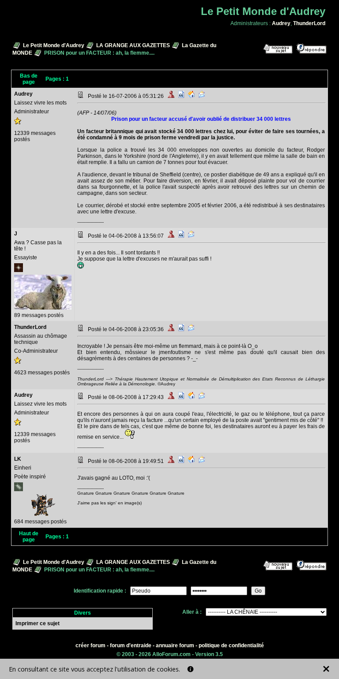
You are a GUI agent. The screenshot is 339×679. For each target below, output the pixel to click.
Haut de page (28, 536)
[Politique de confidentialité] (190, 669)
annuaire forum (175, 645)
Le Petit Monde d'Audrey (53, 45)
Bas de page (29, 79)
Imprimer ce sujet (37, 623)
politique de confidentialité (231, 645)
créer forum (90, 645)
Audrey (281, 23)
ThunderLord (309, 23)
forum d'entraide (130, 645)
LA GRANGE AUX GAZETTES (133, 45)
